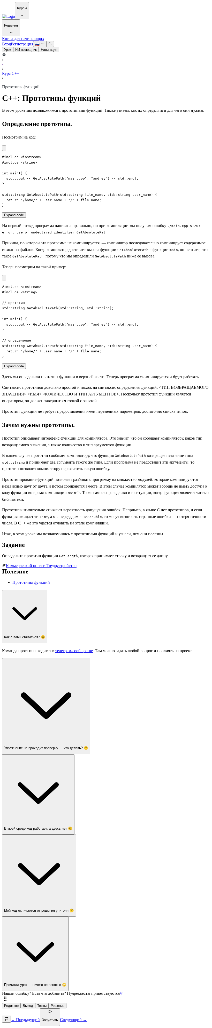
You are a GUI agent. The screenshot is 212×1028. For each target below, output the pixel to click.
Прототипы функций (31, 582)
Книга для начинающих (23, 38)
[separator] (106, 999)
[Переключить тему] (50, 44)
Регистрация (22, 44)
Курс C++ (10, 73)
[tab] (7, 49)
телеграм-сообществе (74, 651)
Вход (6, 44)
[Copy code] (4, 148)
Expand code (14, 215)
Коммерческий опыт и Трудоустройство (41, 565)
